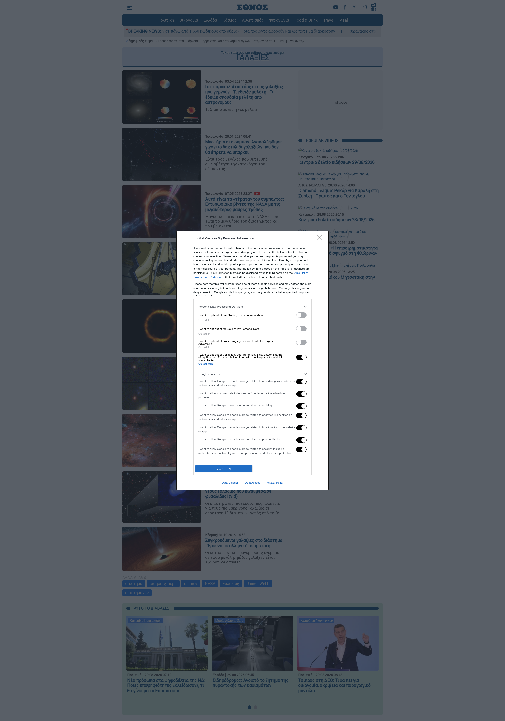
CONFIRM (224, 468)
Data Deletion (230, 482)
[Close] (321, 238)
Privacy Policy (274, 482)
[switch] (301, 315)
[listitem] (252, 306)
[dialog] (252, 360)
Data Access (252, 482)
